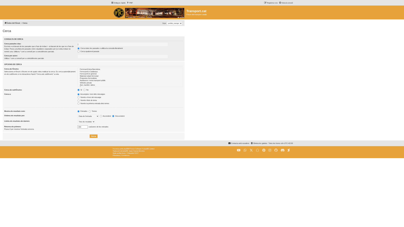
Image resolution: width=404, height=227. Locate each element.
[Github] (276, 150)
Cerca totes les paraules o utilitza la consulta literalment (101, 48)
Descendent (120, 116)
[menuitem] (129, 3)
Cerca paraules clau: (12, 44)
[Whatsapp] (245, 150)
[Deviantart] (289, 150)
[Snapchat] (257, 150)
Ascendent (106, 116)
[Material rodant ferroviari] (130, 76)
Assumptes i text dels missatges (92, 94)
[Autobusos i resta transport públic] (130, 80)
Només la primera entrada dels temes (94, 103)
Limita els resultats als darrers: (17, 121)
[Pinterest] (263, 150)
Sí (81, 90)
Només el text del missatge (90, 97)
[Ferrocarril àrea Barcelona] (130, 69)
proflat (119, 153)
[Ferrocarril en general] (130, 74)
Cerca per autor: (11, 56)
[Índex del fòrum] (148, 12)
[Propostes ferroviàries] (130, 78)
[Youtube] (238, 150)
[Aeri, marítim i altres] (130, 85)
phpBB (126, 149)
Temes (94, 111)
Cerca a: (7, 94)
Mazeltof (131, 153)
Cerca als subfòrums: (13, 90)
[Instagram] (270, 150)
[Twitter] (251, 150)
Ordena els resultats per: (14, 115)
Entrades (83, 111)
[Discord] (282, 150)
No (87, 90)
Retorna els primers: (12, 127)
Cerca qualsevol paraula (89, 51)
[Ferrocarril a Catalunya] (130, 72)
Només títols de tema (88, 100)
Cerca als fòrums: (11, 69)
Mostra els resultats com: (14, 111)
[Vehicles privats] (130, 83)
